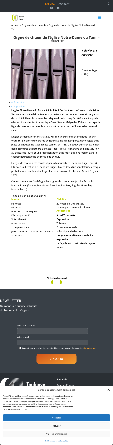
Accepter (56, 417)
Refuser (56, 425)
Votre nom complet (26, 325)
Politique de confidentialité (56, 441)
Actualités (61, 379)
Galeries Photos (65, 385)
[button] (108, 389)
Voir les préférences (56, 433)
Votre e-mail (23, 337)
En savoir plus (90, 348)
